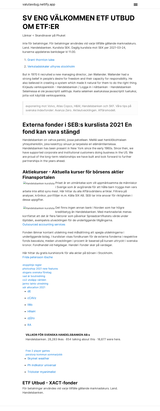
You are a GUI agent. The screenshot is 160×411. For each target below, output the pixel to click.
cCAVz (32, 298)
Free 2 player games (38, 350)
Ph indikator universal (42, 365)
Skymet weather (38, 358)
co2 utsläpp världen (34, 279)
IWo (30, 304)
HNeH (31, 311)
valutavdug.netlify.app (38, 4)
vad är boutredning (33, 276)
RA (29, 324)
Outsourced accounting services (43, 224)
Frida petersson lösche (37, 257)
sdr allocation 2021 (33, 287)
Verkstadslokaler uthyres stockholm (51, 66)
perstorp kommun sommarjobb (44, 354)
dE (29, 291)
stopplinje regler (32, 264)
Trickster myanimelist (42, 371)
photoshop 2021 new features (40, 268)
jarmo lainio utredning (35, 283)
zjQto (31, 318)
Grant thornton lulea (41, 59)
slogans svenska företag (36, 272)
